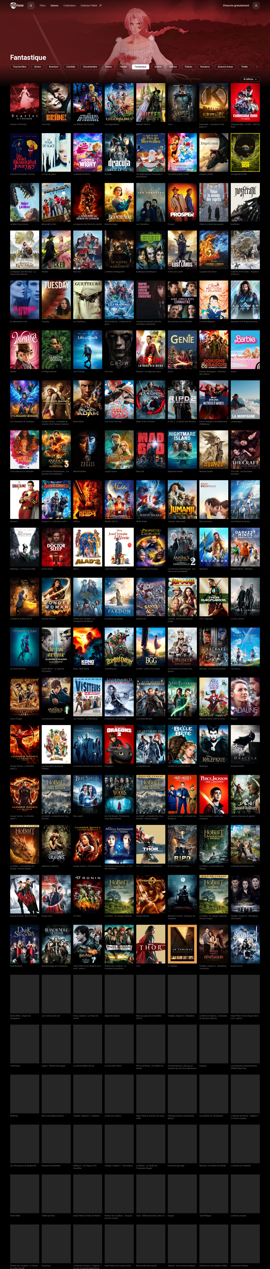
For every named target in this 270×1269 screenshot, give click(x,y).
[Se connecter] (256, 5)
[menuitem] (31, 5)
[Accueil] (16, 6)
